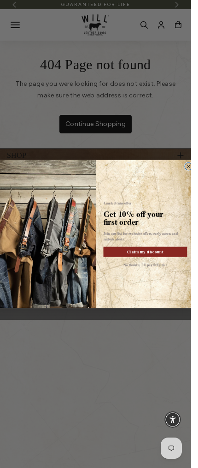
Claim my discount (145, 252)
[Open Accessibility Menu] (172, 419)
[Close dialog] (188, 166)
